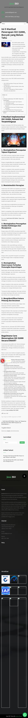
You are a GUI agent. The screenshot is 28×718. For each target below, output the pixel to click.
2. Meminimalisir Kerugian (9, 103)
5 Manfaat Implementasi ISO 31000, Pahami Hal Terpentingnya (13, 99)
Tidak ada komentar (7, 40)
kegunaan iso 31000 (16, 416)
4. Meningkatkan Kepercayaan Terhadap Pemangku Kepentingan (14, 108)
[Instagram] (24, 476)
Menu (3, 23)
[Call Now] (2, 361)
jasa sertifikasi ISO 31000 (12, 410)
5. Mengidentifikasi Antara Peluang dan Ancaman (13, 109)
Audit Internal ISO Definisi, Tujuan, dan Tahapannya (13, 421)
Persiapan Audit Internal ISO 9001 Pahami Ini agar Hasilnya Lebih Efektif (13, 456)
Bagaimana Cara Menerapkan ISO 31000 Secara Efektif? (13, 112)
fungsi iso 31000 (7, 416)
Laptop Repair (19, 716)
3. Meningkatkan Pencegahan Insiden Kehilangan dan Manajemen (14, 105)
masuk (8, 430)
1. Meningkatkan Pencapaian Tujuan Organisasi (13, 101)
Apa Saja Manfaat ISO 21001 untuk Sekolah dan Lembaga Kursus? (13, 460)
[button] (25, 715)
